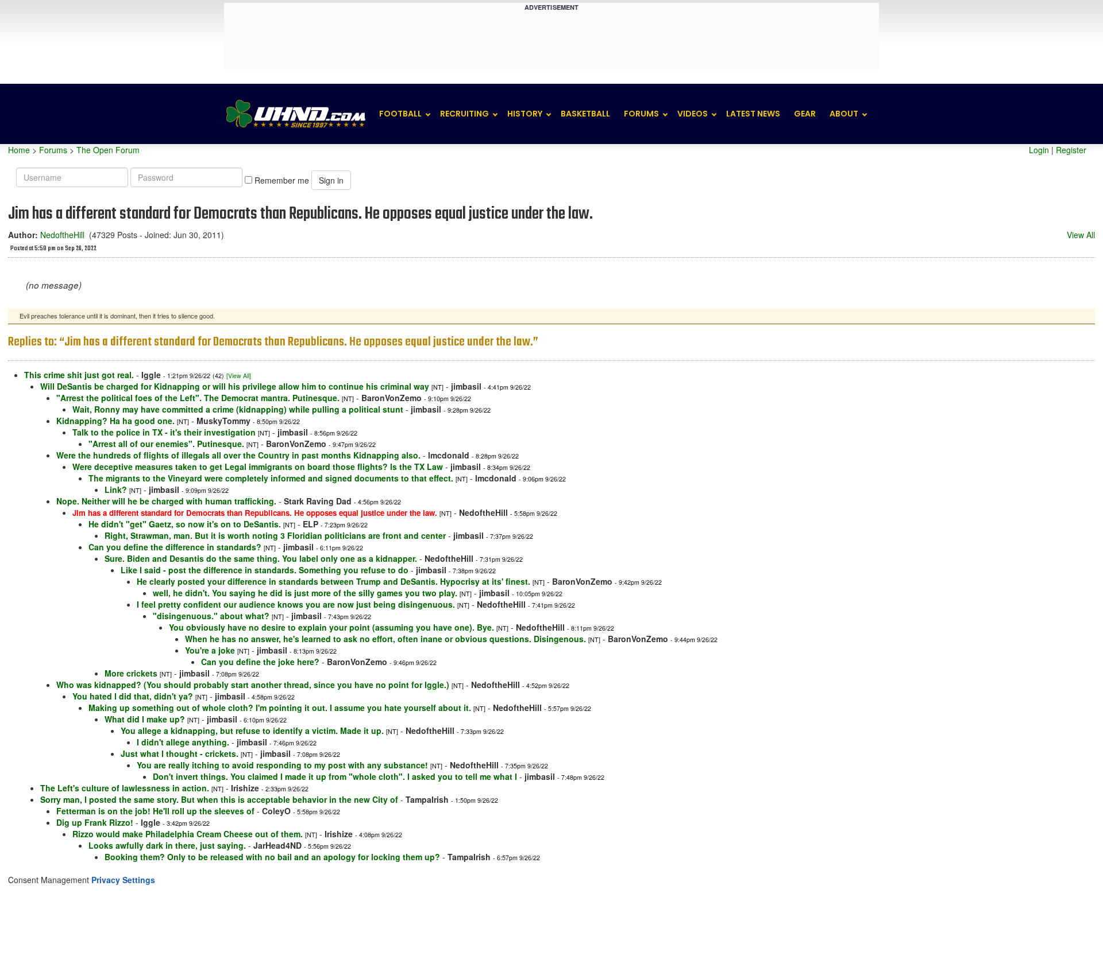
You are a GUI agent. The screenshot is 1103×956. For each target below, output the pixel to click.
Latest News (753, 113)
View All (1081, 234)
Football (400, 113)
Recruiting (464, 113)
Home (19, 150)
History (524, 113)
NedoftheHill (62, 234)
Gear (805, 113)
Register (1071, 150)
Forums (641, 113)
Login (1039, 150)
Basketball (585, 113)
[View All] (238, 375)
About (844, 113)
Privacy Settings (123, 879)
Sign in (331, 180)
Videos (692, 113)
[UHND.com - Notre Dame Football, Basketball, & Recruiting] (295, 114)
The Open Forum (108, 150)
